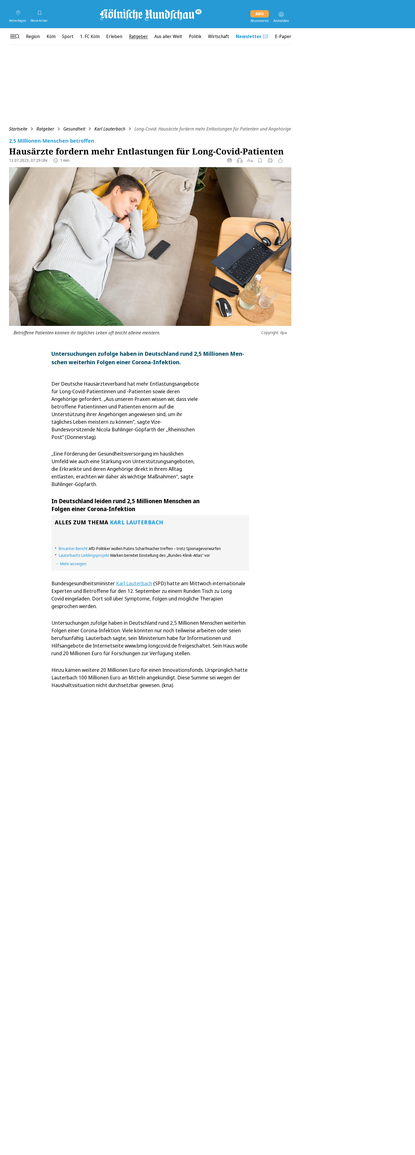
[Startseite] (150, 14)
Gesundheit (74, 129)
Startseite (18, 129)
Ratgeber (45, 129)
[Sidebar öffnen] (14, 36)
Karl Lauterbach (109, 129)
